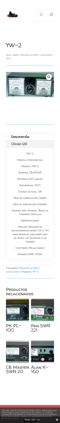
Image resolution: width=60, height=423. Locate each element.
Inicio (8, 54)
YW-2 (35, 271)
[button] (49, 77)
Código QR (19, 144)
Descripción (20, 136)
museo (15, 54)
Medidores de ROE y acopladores (36, 54)
